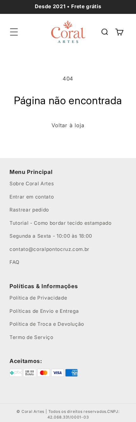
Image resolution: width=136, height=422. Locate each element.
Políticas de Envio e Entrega (44, 311)
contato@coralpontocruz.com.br (49, 249)
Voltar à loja (68, 125)
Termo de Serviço (31, 337)
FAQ (14, 262)
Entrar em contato (31, 197)
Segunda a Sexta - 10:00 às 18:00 (50, 236)
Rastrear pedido (29, 210)
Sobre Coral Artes (31, 184)
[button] (14, 31)
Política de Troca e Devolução (46, 324)
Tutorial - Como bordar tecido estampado (60, 223)
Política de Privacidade (38, 298)
